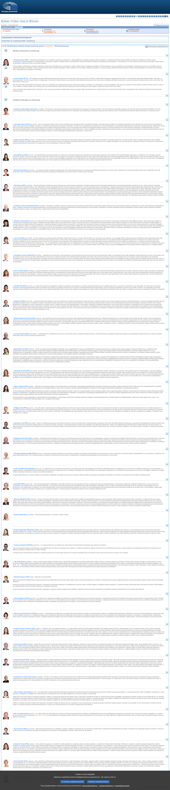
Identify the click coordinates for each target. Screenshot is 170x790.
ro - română (158, 16)
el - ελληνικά (130, 16)
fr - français (134, 16)
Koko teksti (35, 21)
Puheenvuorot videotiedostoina (158, 46)
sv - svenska (167, 16)
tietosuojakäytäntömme (90, 786)
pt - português (156, 16)
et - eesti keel (128, 16)
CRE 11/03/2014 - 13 (50, 32)
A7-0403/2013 (6, 31)
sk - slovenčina (161, 16)
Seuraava (23, 21)
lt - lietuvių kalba (145, 16)
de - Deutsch (126, 16)
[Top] (167, 56)
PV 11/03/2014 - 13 (49, 31)
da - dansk (123, 16)
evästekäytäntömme (106, 786)
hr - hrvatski (139, 16)
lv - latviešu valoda (143, 16)
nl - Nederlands (152, 16)
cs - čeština (121, 16)
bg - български (117, 16)
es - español (119, 16)
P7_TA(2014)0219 (133, 31)
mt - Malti (150, 16)
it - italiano (141, 16)
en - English (132, 16)
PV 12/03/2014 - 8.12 (92, 31)
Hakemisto (6, 21)
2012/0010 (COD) (41, 715)
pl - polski (154, 16)
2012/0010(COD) (13, 25)
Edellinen (15, 21)
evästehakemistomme (122, 786)
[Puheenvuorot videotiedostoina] (5, 51)
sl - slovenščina (163, 16)
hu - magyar (147, 16)
